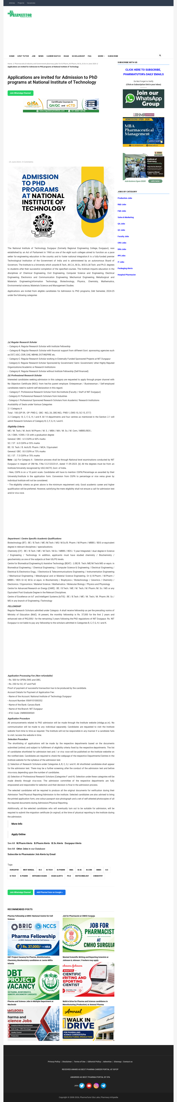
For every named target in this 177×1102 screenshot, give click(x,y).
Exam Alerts (57, 876)
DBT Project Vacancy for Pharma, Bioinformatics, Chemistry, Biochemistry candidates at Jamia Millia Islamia (30, 960)
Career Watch (54, 56)
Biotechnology (82, 876)
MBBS (98, 870)
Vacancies (31, 3)
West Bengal (28, 870)
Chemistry (98, 876)
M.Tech (49, 870)
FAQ (89, 56)
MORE (101, 56)
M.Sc (80, 870)
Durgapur (14, 870)
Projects (21, 3)
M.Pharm (61, 870)
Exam (66, 56)
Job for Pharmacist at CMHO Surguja (79, 916)
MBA (71, 870)
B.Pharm (24, 876)
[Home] (20, 14)
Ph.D (69, 876)
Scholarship (78, 56)
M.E (40, 870)
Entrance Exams (39, 876)
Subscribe (113, 56)
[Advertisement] (102, 28)
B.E (107, 870)
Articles (12, 3)
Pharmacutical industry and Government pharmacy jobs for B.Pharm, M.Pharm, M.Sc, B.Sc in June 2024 (55, 64)
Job (33, 56)
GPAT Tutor (23, 56)
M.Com (89, 870)
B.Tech (13, 876)
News (41, 56)
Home (11, 56)
